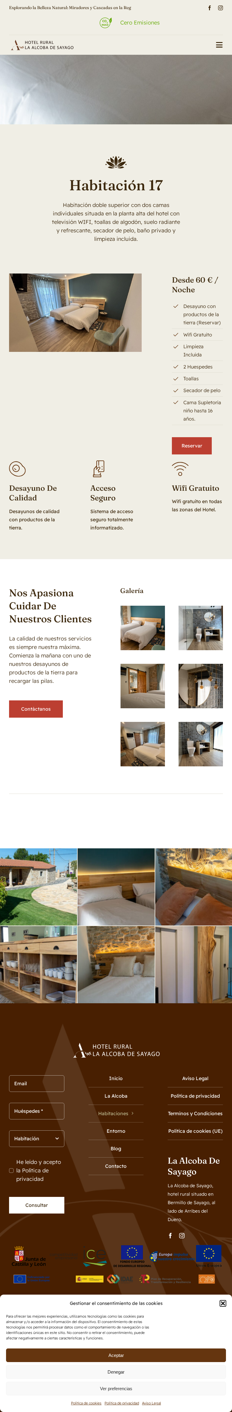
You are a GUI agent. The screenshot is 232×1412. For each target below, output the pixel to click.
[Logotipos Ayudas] (116, 1271)
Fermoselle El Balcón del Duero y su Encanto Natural (60, 7)
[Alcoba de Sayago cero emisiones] (42, 42)
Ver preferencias (116, 1388)
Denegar (116, 1371)
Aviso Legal (151, 1403)
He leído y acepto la (38, 1170)
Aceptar (116, 1355)
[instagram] (220, 7)
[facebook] (209, 7)
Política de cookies (86, 1403)
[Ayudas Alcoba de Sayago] (116, 1246)
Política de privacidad (122, 1403)
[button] (223, 1303)
